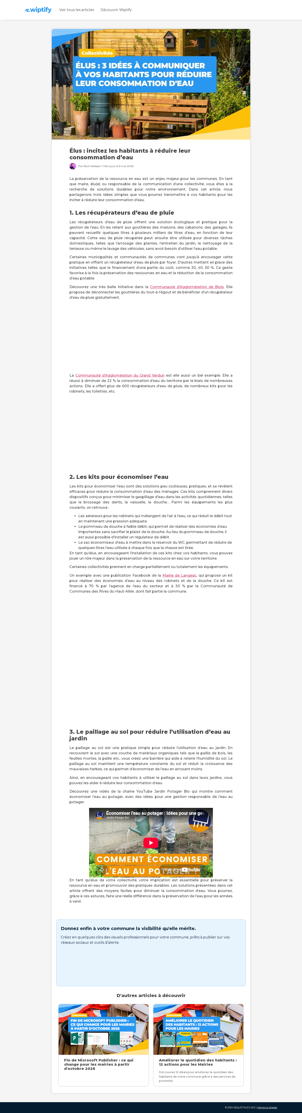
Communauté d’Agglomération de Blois (187, 287)
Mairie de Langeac (179, 575)
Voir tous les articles (76, 10)
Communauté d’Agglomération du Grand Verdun (119, 375)
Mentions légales (267, 1107)
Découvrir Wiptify (116, 10)
